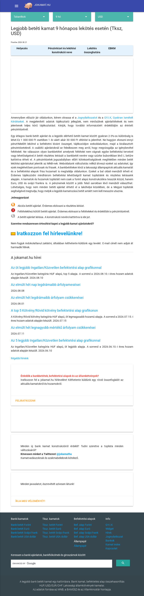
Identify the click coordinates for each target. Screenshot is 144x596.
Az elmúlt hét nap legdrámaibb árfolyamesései (45, 285)
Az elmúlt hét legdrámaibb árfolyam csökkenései (47, 297)
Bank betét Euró (20, 528)
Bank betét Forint (21, 524)
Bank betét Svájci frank (24, 532)
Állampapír (80, 545)
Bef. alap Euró (82, 528)
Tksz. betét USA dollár (55, 536)
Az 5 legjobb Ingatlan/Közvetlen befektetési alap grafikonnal (55, 340)
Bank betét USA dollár (23, 536)
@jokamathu (64, 454)
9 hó (72, 16)
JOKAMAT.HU (42, 4)
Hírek (109, 532)
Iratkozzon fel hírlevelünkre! (48, 233)
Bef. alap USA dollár (85, 536)
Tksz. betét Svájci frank (55, 532)
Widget (110, 528)
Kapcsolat (111, 548)
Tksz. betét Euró (51, 528)
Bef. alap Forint (83, 524)
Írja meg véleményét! (30, 501)
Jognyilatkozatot (87, 117)
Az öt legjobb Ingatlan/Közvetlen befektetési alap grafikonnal (56, 268)
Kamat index (113, 544)
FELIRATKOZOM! (25, 400)
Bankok (110, 540)
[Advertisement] (72, 85)
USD (114, 16)
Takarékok (30, 16)
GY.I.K (109, 524)
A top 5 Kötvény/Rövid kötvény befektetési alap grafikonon (54, 310)
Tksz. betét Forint (52, 524)
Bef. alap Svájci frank (86, 532)
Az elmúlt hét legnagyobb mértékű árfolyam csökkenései (53, 327)
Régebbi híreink (19, 358)
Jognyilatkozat (114, 536)
